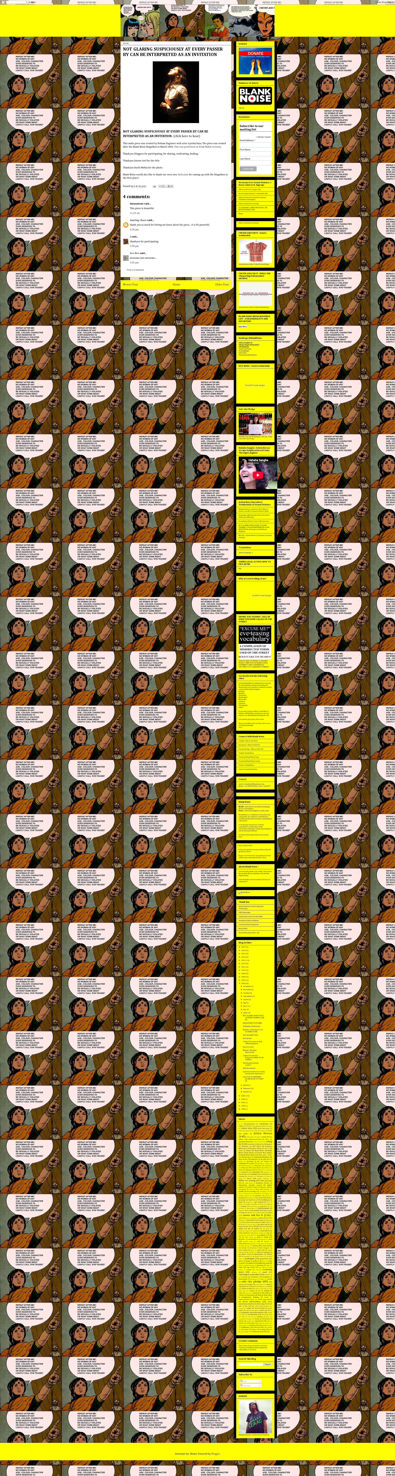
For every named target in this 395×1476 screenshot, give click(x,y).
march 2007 (250, 1235)
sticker (266, 1297)
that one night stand (250, 1035)
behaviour (245, 1146)
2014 (243, 957)
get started (258, 1202)
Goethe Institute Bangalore (249, 924)
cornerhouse (265, 1174)
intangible (253, 1218)
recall (257, 1269)
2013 (243, 960)
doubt (250, 1189)
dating (240, 1178)
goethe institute (258, 1204)
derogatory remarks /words (250, 1185)
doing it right (252, 1187)
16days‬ (241, 1126)
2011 (243, 967)
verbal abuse (251, 1323)
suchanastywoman (263, 1306)
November (247, 989)
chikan (243, 1168)
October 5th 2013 (249, 1252)
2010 (243, 970)
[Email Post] (154, 186)
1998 (243, 1109)
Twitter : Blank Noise (246, 765)
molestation (243, 1243)
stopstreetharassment (246, 1299)
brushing (250, 1161)
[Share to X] (166, 186)
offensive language (263, 1252)
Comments (246, 1385)
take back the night (251, 1310)
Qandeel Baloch (249, 1265)
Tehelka (269, 1312)
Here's (258, 719)
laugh (241, 1226)
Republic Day (268, 1274)
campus (251, 1163)
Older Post (222, 284)
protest (243, 1263)
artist (261, 1141)
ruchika (269, 1279)
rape (240, 1267)
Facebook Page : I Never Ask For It (251, 749)
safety (250, 1284)
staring (241, 1295)
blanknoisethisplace (261, 1157)
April (245, 1013)
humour (269, 1212)
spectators (257, 1293)
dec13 (249, 1178)
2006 (243, 983)
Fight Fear (252, 1200)
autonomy (251, 1144)
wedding (269, 1327)
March (245, 1085)
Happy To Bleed (243, 1210)
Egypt (267, 1189)
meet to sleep (262, 1237)
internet (269, 1218)
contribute (254, 1174)
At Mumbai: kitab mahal (251, 1026)
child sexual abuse (254, 1168)
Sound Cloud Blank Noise (248, 769)
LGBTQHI (255, 1226)
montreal (269, 1243)
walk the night (259, 1327)
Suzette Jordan (260, 1308)
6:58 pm (134, 246)
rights (262, 1279)
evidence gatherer (244, 1195)
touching (260, 1316)
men (270, 1239)
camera (266, 1161)
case (240, 1165)
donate (243, 1189)
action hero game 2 (259, 1131)
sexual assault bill (260, 1288)
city (256, 1170)
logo (249, 1228)
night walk (261, 1250)
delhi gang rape (266, 1180)
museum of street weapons (259, 1248)
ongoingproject (258, 1254)
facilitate (249, 1198)
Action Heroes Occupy (252, 1137)
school (268, 1284)
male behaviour (266, 1231)
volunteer (269, 1325)
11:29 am (135, 213)
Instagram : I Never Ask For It (249, 745)
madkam (255, 1231)
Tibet (243, 1316)
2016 (243, 950)
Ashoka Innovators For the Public (251, 916)
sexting (269, 1286)
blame (248, 1150)
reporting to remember (249, 1275)
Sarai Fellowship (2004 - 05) (249, 933)
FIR (240, 568)
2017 (243, 947)
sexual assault (246, 1288)
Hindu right (260, 1212)
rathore (249, 1269)
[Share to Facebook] (168, 186)
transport (241, 1319)
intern (261, 1218)
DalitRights (260, 1176)
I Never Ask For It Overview (249, 203)
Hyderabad (243, 697)
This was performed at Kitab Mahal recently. (197, 147)
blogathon (254, 1159)
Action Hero (246, 1128)
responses (254, 1279)
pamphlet (247, 1256)
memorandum (253, 1239)
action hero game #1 (245, 1131)
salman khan (259, 1284)
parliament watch (258, 1256)
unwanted (259, 1321)
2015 (243, 953)
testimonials (253, 1314)
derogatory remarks (262, 1183)
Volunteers (245, 1327)
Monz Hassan (245, 1246)
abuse (270, 1126)
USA (268, 1321)
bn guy (263, 1159)
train (267, 1316)
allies (267, 1139)
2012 (243, 963)
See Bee (134, 253)
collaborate (269, 1170)
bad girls (260, 1144)
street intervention (251, 1302)
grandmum (269, 1204)
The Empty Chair (267, 1314)
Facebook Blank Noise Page (249, 757)
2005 (243, 1096)
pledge (248, 1261)
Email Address (247, 140)
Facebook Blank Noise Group (249, 761)
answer (255, 1141)
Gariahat (248, 1202)
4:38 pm (134, 230)
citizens (248, 1170)
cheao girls (248, 1165)
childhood (267, 1168)
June (245, 1006)
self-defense (260, 1286)
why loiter (244, 1329)
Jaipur (241, 707)
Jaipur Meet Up (252, 1220)
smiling (266, 1291)
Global (248, 1204)
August (246, 999)
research (244, 1277)
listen (264, 1226)
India (246, 1218)
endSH (241, 1191)
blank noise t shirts (265, 1155)
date (268, 1176)
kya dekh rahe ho (263, 1224)
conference (266, 1172)
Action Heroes (263, 1133)
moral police (257, 1246)
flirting (266, 1200)
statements (250, 1295)
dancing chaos (138, 220)
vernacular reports (263, 1323)
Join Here (243, 326)
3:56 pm (134, 263)
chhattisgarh (268, 1165)
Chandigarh (243, 705)
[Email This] (160, 186)
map (267, 1233)
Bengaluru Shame (255, 1148)
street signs (260, 1304)
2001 (243, 1102)
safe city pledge (251, 1281)
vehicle (241, 1323)
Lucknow (242, 703)
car (259, 1163)
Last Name (245, 158)
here (240, 837)
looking (256, 1228)
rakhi (268, 1265)
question (260, 1265)
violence (261, 1325)
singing (251, 1291)
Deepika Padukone (263, 1178)
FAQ (256, 1198)
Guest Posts (253, 1206)
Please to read (248, 1047)
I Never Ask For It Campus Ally (250, 189)
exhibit (267, 1195)
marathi (241, 1235)
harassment (255, 1210)
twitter (241, 1321)
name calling (243, 1250)
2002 (243, 1099)
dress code (259, 1189)
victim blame (242, 1325)
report (264, 1272)
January (246, 1092)
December (247, 986)
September (247, 996)
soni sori (248, 1293)
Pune (240, 1265)
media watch (249, 1237)
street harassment (265, 1299)
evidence (266, 1193)
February (246, 1088)
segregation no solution (246, 1286)
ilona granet (247, 1038)
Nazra (252, 1250)
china (240, 1170)
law (246, 1226)
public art (251, 1263)
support (248, 1308)
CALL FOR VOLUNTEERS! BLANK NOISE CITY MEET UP (253, 1079)
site (259, 1291)
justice (243, 1222)
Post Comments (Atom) (183, 294)
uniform (249, 1321)
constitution (243, 1174)
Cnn (261, 1170)
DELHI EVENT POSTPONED (252, 1023)
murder (244, 1248)
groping (243, 1206)
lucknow (241, 1231)
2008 (243, 977)
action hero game (263, 1128)
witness (254, 1329)
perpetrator (264, 1259)
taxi (271, 1310)
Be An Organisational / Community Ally (253, 193)
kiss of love (251, 1224)
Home (176, 284)
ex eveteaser (257, 1195)
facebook (241, 1198)
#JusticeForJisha (249, 1124)
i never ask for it (252, 1215)
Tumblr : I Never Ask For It (248, 741)
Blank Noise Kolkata (265, 1153)
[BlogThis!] (163, 186)
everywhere (257, 1193)
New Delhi (242, 699)
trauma (249, 1319)
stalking (267, 1293)
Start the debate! (249, 1068)
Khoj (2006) (243, 928)
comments (244, 1172)
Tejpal (243, 1314)
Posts (244, 1381)
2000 (243, 1106)
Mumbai (242, 693)
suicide (241, 1308)
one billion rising (245, 1254)
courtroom (250, 1176)
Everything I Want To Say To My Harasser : (254, 521)
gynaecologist (251, 1208)
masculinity (261, 1235)
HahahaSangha (263, 1208)
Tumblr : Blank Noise (246, 753)
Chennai (242, 701)
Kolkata (242, 691)
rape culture (251, 1267)
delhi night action (247, 1183)
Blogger (215, 1454)
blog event (243, 1159)
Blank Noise (259, 1150)
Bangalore (242, 695)
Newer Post (130, 284)
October (246, 993)
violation (252, 1325)
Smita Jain (183, 174)
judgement (269, 1220)
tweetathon (266, 1319)
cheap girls (258, 1165)
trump (256, 1319)
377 (247, 1126)
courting (241, 1176)
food (240, 1202)
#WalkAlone (264, 1124)
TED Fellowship (244, 912)
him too (252, 1212)
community (256, 1172)
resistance (254, 1277)
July (244, 1003)
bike (265, 1148)
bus (258, 1161)
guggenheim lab (264, 1206)
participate (250, 1259)
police (255, 1261)
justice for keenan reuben (257, 1222)
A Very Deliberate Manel (258, 1126)
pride (270, 1261)
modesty (266, 1241)
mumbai (269, 1246)
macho (248, 1231)
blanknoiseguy (246, 1157)
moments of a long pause (256, 1243)
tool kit (250, 1316)
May (245, 1009)
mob (258, 1241)
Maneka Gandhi (258, 1233)
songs (241, 1293)
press (264, 1261)
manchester (246, 1233)
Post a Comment (135, 270)
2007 (243, 980)
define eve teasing (247, 1181)
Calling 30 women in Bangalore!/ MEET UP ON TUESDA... (253, 1057)
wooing (263, 1329)
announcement (244, 1141)
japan (261, 1220)
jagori (242, 1220)
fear (262, 1198)
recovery (254, 1272)
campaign (242, 1163)
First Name (245, 149)
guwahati (241, 1208)
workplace (246, 1331)
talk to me (263, 1310)
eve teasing (251, 1191)
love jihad (266, 1228)
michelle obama (248, 1241)
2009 (243, 973)
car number (265, 1163)
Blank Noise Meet (247, 1155)
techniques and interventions (252, 1312)
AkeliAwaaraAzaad (255, 1139)
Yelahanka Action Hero (259, 1331)
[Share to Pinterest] (171, 186)
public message (264, 1263)
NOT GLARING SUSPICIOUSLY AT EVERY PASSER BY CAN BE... (253, 1017)
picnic (241, 1261)
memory (263, 1239)
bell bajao (257, 1146)
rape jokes (262, 1267)
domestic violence (266, 1187)
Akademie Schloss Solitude (249, 920)
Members (242, 1239)
